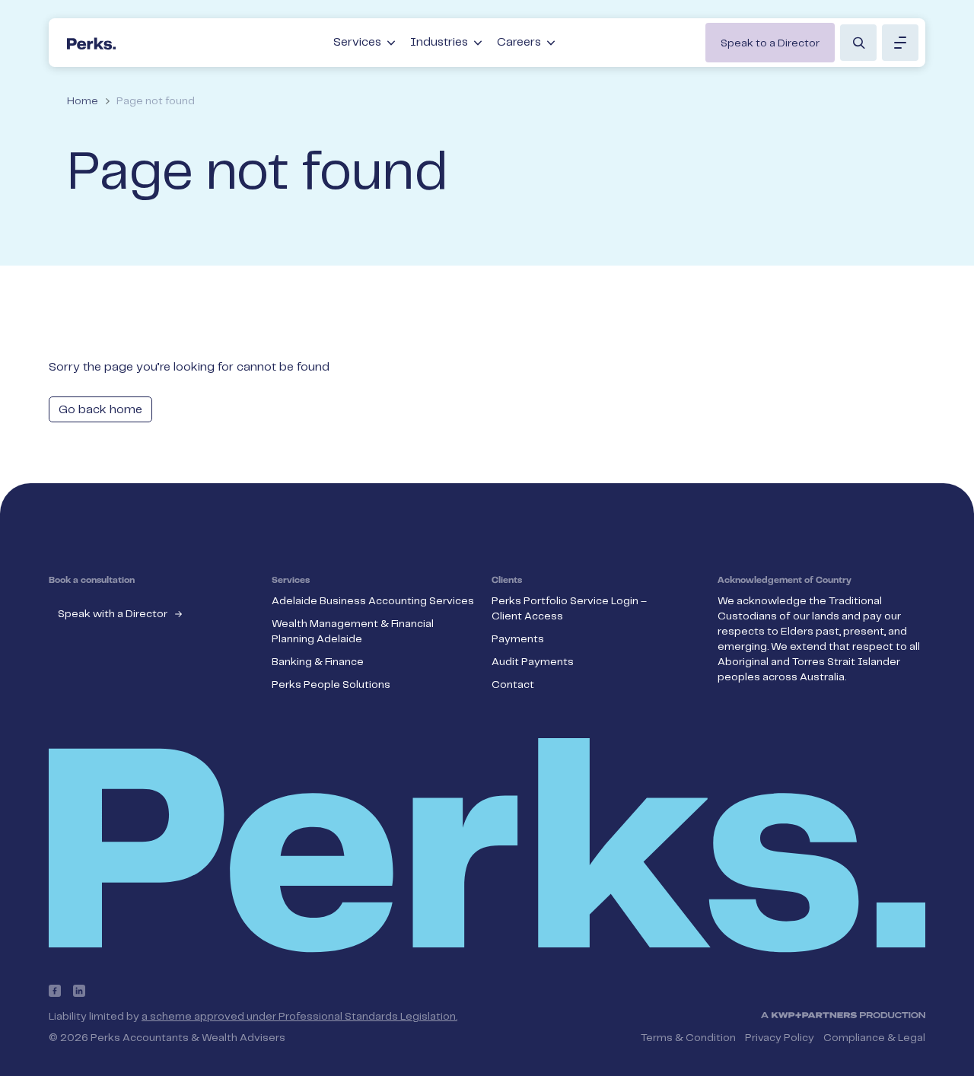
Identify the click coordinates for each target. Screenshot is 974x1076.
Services (357, 42)
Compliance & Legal (874, 1038)
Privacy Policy (779, 1038)
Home (82, 101)
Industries (439, 42)
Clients (507, 580)
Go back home (100, 409)
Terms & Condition (688, 1038)
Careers (519, 42)
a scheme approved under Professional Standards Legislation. (299, 1016)
